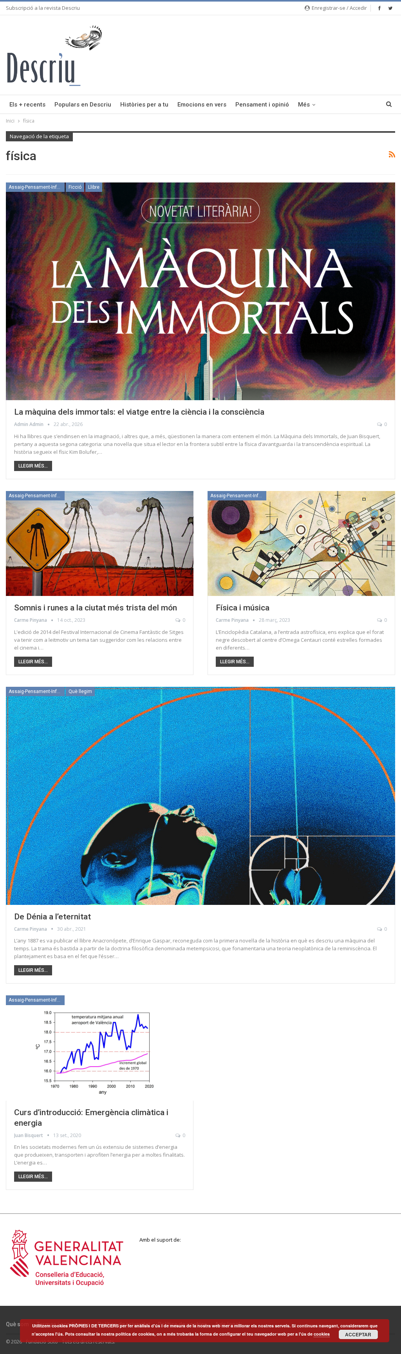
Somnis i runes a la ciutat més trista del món (95, 607)
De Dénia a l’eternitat (52, 916)
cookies (322, 1334)
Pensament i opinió (262, 104)
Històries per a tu (144, 104)
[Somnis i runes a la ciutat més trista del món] (99, 543)
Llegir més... (33, 466)
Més (304, 104)
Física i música (242, 607)
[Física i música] (301, 543)
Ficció (75, 187)
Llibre (93, 187)
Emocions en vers (201, 104)
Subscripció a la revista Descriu (43, 7)
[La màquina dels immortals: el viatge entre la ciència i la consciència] (200, 291)
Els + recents (27, 104)
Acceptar (358, 1334)
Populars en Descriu (82, 104)
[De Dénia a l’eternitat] (200, 796)
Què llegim (80, 691)
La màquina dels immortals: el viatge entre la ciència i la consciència (139, 412)
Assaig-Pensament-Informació (37, 187)
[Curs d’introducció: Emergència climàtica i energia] (99, 1047)
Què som (17, 1324)
